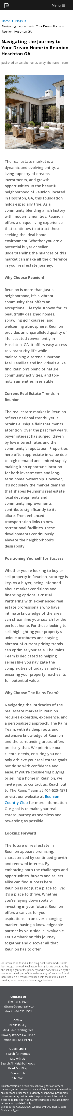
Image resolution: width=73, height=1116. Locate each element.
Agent (16, 1110)
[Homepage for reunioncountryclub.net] (6, 9)
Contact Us (18, 1073)
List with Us (17, 1058)
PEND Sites (51, 1106)
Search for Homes (18, 1054)
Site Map (18, 1078)
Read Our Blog (17, 1068)
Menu (56, 5)
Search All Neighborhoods (18, 1063)
